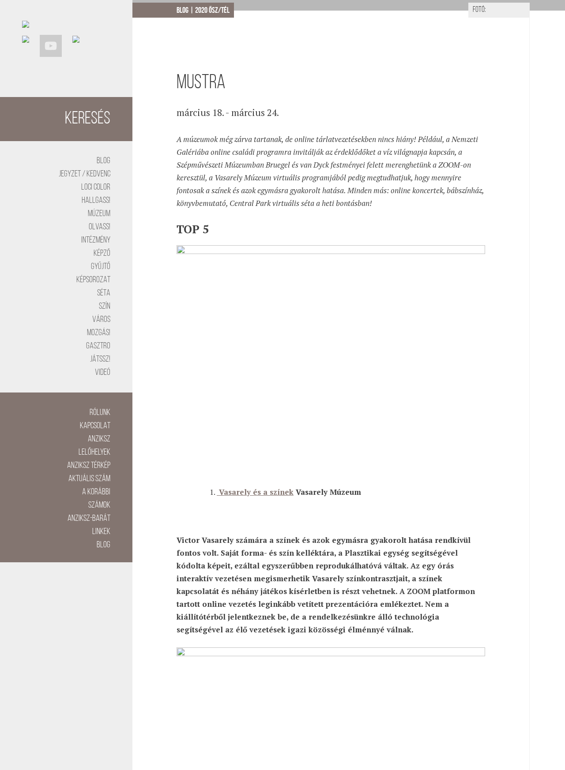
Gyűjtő (100, 266)
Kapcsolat (95, 426)
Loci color (95, 187)
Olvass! (99, 227)
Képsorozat (93, 280)
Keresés (87, 119)
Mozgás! (98, 333)
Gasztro (98, 346)
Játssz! (100, 359)
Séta (103, 293)
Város (101, 319)
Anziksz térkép (88, 465)
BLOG (103, 161)
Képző (102, 253)
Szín (104, 306)
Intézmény (95, 240)
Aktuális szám (89, 479)
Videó (102, 372)
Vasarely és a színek (255, 492)
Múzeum (99, 213)
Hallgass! (96, 200)
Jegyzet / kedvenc (84, 174)
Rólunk (100, 412)
